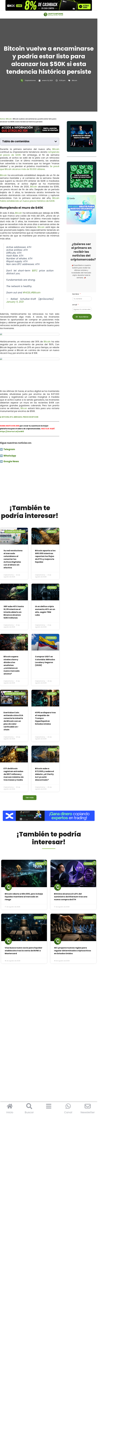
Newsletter (88, 1112)
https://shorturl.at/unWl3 (12, 431)
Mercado (18, 417)
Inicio (9, 1112)
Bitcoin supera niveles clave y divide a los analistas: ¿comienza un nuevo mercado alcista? (12, 665)
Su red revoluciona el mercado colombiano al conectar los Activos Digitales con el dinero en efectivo (13, 559)
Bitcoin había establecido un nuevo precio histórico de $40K (29, 199)
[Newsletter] (88, 1106)
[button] (55, 141)
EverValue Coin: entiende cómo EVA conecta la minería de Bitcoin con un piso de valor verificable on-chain (13, 721)
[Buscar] (29, 1106)
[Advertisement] (29, 484)
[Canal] (68, 1106)
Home (2, 119)
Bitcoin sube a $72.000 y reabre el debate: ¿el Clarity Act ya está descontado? (44, 774)
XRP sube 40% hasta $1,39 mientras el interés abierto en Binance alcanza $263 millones (14, 612)
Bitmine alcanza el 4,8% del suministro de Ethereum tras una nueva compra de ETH (70, 896)
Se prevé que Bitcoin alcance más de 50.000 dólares (29, 168)
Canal (68, 1112)
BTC (11, 417)
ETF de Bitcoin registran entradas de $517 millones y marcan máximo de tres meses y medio (14, 774)
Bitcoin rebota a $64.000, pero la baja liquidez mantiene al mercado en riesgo (24, 896)
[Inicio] (10, 1106)
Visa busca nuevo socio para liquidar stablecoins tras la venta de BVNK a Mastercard (23, 950)
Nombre (75, 294)
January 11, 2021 (15, 301)
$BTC (35, 270)
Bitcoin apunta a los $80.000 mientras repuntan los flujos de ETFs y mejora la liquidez (45, 556)
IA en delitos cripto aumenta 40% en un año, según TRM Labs (45, 610)
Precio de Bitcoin (30, 417)
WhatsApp (10, 455)
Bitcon (24, 408)
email (74, 304)
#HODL (27, 292)
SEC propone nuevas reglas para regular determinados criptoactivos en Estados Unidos (72, 950)
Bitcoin (74, 80)
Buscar (29, 1112)
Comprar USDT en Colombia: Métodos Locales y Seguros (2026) (45, 660)
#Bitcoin (35, 292)
